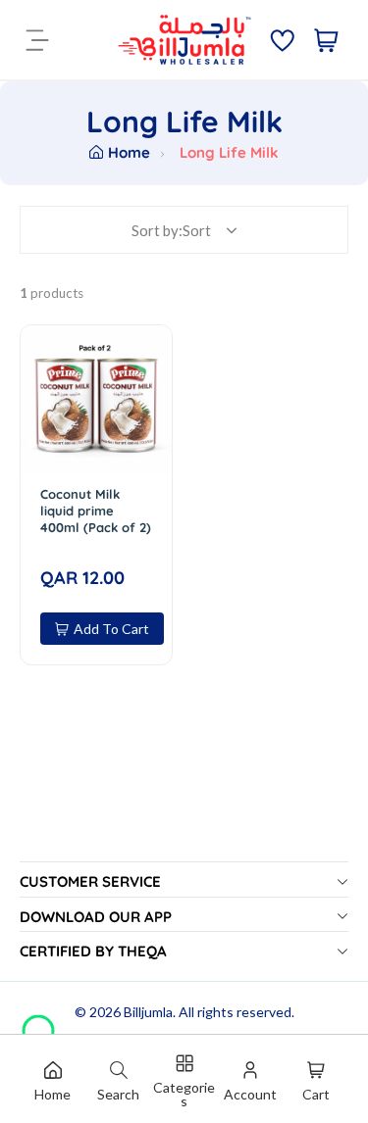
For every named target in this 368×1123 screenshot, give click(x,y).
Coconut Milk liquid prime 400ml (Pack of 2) (95, 510)
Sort (197, 230)
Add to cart (111, 628)
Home (129, 152)
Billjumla (148, 1011)
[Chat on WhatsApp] (38, 1024)
